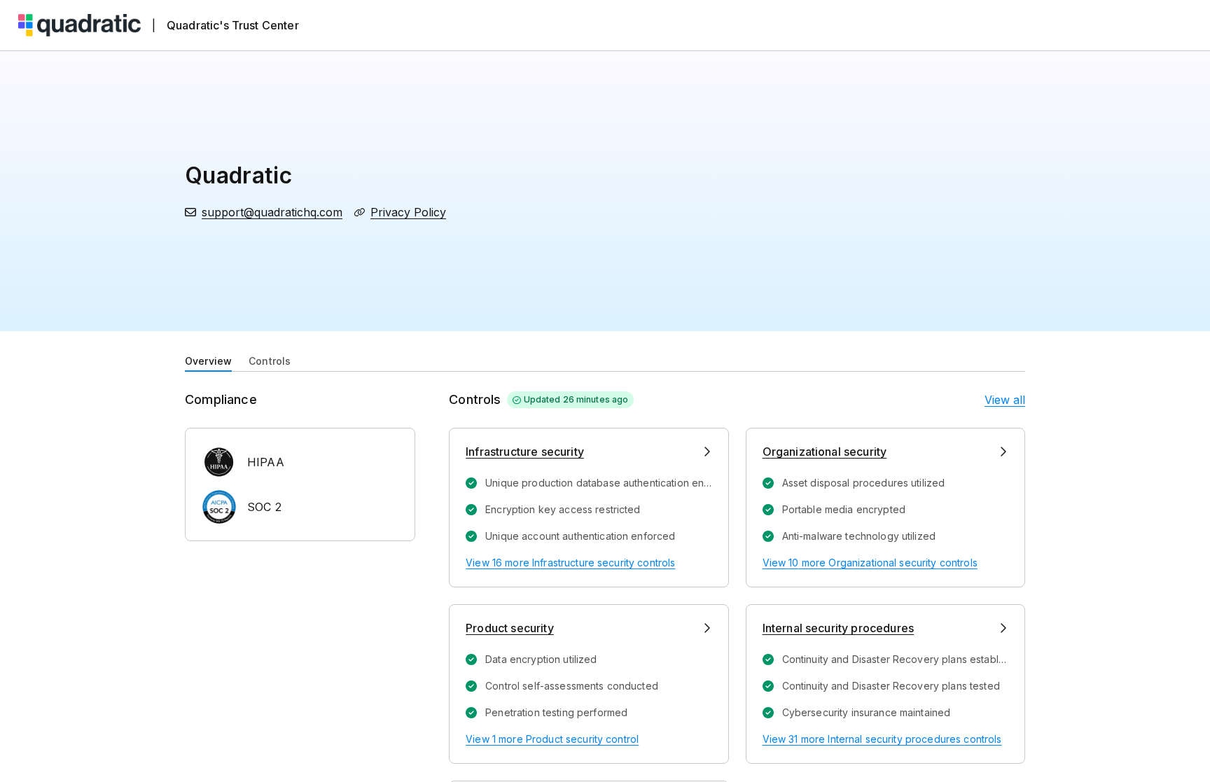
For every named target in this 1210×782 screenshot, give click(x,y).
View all (1005, 400)
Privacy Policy (408, 212)
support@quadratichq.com (272, 212)
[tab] (208, 360)
